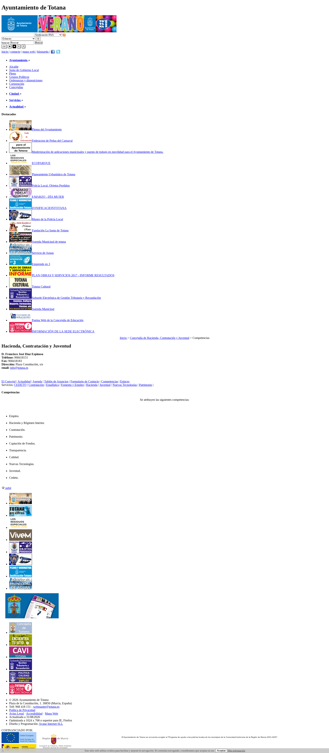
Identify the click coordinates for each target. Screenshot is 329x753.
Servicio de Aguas (43, 252)
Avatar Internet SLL (51, 723)
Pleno (12, 73)
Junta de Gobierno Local (24, 70)
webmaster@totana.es (46, 706)
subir (8, 488)
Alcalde (13, 66)
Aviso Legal (16, 713)
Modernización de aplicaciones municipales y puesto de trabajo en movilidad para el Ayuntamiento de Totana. (97, 151)
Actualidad (24, 381)
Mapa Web (51, 713)
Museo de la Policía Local (47, 219)
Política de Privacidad (22, 710)
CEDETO (20, 384)
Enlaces (124, 381)
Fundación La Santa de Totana (50, 230)
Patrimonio (145, 384)
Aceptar (221, 750)
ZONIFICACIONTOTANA (49, 208)
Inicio (123, 338)
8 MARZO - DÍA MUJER (48, 196)
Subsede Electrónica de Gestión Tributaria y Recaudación (66, 297)
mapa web (29, 51)
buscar (5, 42)
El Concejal (9, 381)
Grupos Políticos (19, 77)
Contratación (36, 384)
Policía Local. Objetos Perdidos (51, 185)
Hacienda (91, 384)
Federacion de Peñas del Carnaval (52, 140)
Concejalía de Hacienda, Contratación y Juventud (159, 338)
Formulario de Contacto (84, 381)
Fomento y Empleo (72, 384)
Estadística (52, 384)
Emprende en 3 (41, 264)
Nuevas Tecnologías (125, 384)
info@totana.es (19, 367)
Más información (236, 750)
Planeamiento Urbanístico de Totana (53, 174)
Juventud (105, 384)
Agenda (37, 381)
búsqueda (43, 51)
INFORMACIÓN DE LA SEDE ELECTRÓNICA (63, 331)
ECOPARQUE (41, 163)
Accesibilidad (34, 713)
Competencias (109, 381)
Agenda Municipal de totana (49, 241)
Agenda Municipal (43, 309)
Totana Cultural (41, 286)
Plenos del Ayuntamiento (47, 129)
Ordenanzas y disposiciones (25, 80)
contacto (15, 51)
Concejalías (16, 87)
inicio (5, 51)
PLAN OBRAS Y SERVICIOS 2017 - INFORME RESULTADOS (73, 275)
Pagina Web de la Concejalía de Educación (57, 320)
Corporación (16, 83)
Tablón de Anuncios (56, 381)
